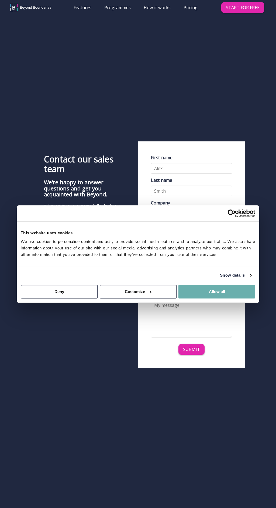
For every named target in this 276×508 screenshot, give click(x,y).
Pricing (191, 8)
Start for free (243, 8)
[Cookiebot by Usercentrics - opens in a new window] (231, 213)
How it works (157, 8)
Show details (232, 275)
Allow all (217, 291)
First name (161, 158)
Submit (191, 349)
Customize (135, 291)
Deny (59, 291)
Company (160, 203)
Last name (161, 180)
